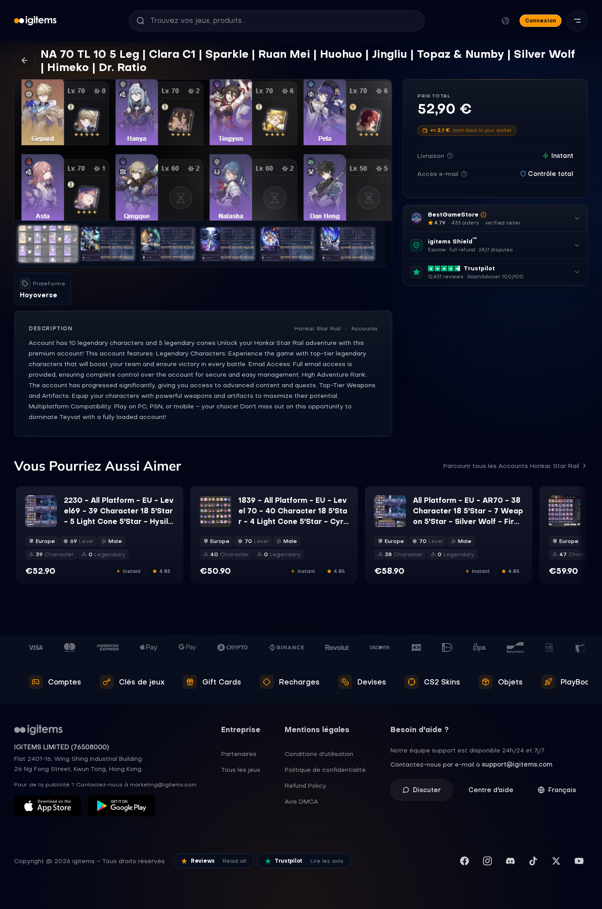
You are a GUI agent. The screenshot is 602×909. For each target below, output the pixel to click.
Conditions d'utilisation (319, 754)
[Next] (381, 150)
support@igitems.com (517, 764)
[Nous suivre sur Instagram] (487, 861)
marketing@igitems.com (163, 784)
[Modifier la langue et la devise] (505, 21)
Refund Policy (305, 785)
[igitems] (35, 20)
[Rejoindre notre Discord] (510, 861)
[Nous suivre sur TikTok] (533, 861)
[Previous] (25, 150)
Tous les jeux (240, 770)
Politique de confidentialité (325, 770)
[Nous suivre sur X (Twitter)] (556, 861)
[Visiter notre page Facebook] (464, 861)
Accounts (364, 328)
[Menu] (577, 20)
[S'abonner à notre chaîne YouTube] (579, 861)
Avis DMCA (301, 801)
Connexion (540, 20)
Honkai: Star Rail (317, 328)
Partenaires (238, 754)
